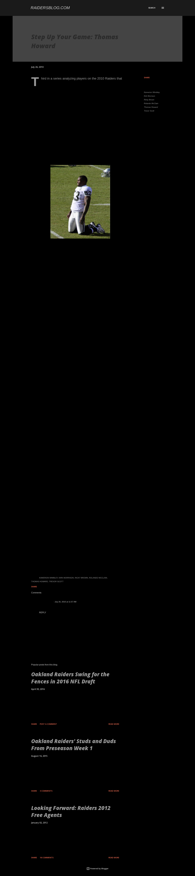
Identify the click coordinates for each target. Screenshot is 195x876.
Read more (114, 724)
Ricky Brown (149, 100)
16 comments (46, 857)
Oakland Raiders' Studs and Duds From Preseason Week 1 (73, 744)
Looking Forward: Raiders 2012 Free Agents (70, 811)
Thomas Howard (151, 107)
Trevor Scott (149, 111)
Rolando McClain (151, 103)
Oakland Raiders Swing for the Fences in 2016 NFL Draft (70, 678)
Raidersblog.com (50, 8)
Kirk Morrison (149, 96)
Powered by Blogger (99, 868)
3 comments (46, 791)
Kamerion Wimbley (152, 92)
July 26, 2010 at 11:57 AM (65, 602)
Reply (42, 612)
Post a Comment (48, 724)
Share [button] (147, 77)
